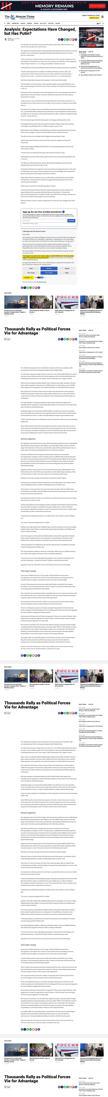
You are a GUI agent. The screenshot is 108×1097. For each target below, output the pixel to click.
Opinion (36, 23)
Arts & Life (43, 23)
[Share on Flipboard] (73, 39)
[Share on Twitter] (62, 39)
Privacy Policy (35, 223)
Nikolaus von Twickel (14, 38)
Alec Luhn (8, 338)
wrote (37, 63)
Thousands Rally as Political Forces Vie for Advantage (37, 331)
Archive (57, 23)
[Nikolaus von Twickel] (5, 39)
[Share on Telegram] (64, 39)
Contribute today (94, 17)
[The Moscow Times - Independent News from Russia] (19, 17)
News (8, 23)
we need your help (28, 253)
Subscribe (71, 220)
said (74, 101)
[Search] (103, 23)
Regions (23, 23)
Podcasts (51, 23)
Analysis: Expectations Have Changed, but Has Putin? (40, 31)
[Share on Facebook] (59, 39)
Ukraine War (15, 23)
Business (29, 23)
